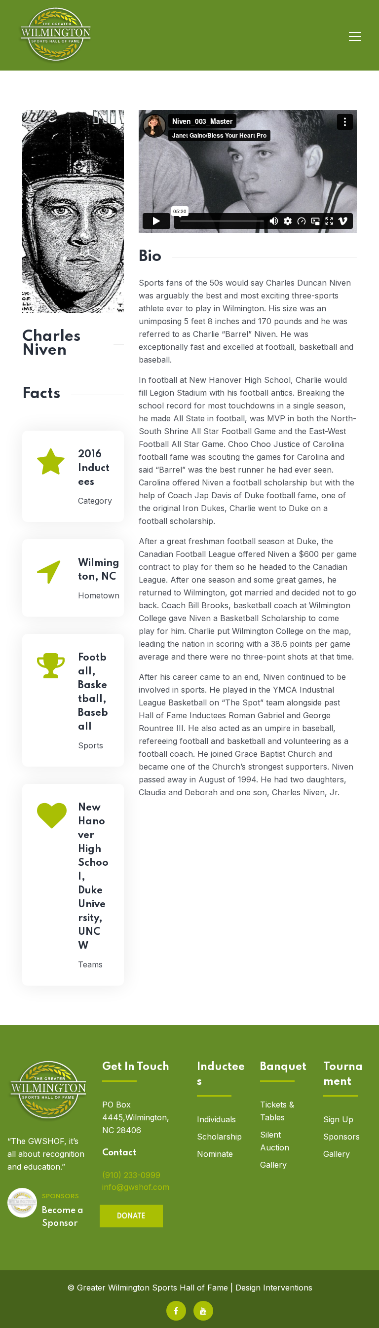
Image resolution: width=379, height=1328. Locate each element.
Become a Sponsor (62, 1217)
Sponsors (341, 1137)
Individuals (216, 1119)
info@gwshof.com (135, 1187)
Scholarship (219, 1137)
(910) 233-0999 (131, 1175)
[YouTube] (203, 1311)
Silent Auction (274, 1141)
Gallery (273, 1165)
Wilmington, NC (98, 570)
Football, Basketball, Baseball (93, 692)
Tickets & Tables (277, 1111)
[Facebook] (176, 1311)
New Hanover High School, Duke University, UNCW (93, 877)
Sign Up (338, 1119)
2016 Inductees (94, 468)
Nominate (215, 1154)
